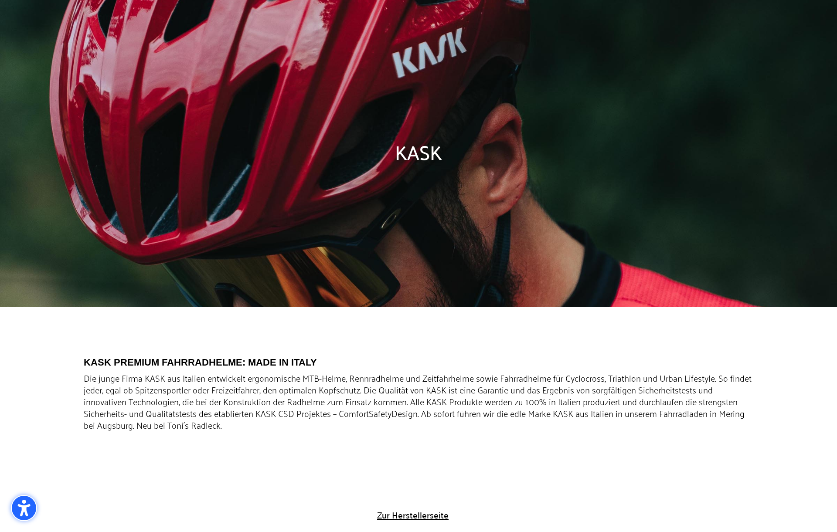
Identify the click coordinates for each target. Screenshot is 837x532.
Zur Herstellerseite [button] (413, 514)
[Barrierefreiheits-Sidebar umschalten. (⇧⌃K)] (24, 508)
